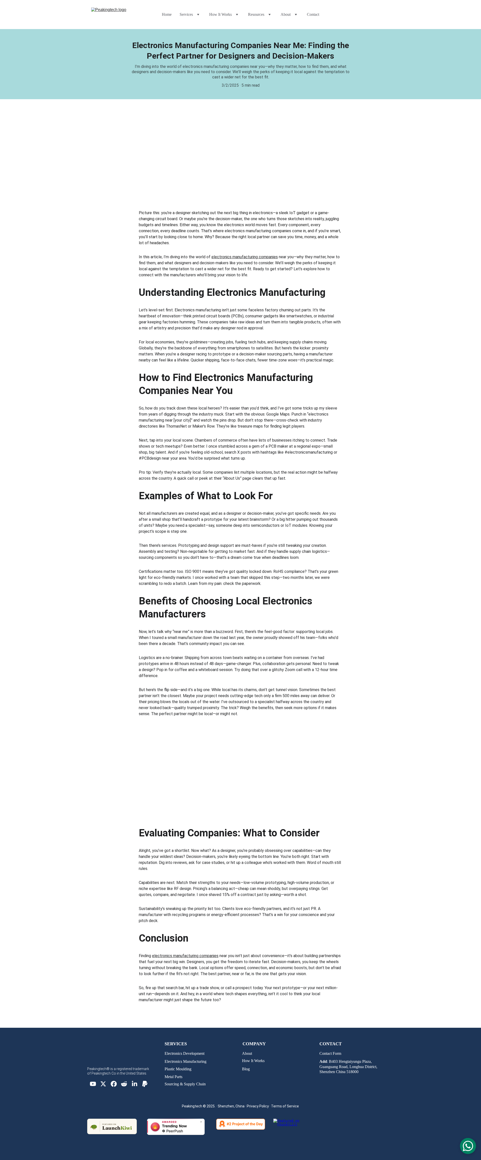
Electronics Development (184, 1053)
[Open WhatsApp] (468, 1146)
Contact (313, 14)
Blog (246, 1069)
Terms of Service (285, 1106)
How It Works (253, 1061)
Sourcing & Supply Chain (185, 1084)
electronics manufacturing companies (244, 256)
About (247, 1053)
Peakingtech (192, 1106)
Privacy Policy (258, 1106)
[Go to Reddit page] (124, 1084)
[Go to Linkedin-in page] (135, 1084)
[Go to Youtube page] (93, 1084)
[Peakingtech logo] (122, 1059)
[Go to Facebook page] (114, 1084)
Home (167, 14)
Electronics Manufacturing (185, 1061)
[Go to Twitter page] (103, 1084)
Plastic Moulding (178, 1069)
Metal (170, 1077)
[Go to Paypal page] (145, 1084)
